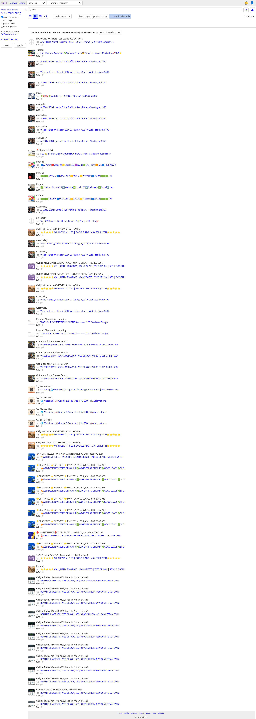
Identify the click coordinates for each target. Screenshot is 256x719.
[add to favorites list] (37, 41)
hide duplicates (10, 26)
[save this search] (252, 9)
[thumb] (35, 16)
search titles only (10, 17)
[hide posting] (42, 45)
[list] (30, 16)
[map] (45, 16)
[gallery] (40, 16)
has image (7, 20)
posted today (9, 23)
